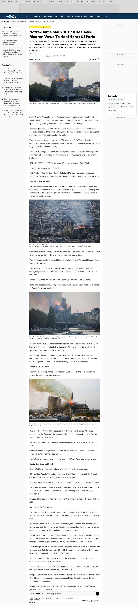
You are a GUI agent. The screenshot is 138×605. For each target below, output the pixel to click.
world (37, 599)
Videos (92, 16)
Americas (78, 16)
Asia (56, 16)
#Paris (64, 163)
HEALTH (59, 1)
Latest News (112, 100)
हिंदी (22, 1)
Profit (17, 1)
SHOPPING (80, 1)
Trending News (8, 65)
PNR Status (121, 100)
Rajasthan (96, 1)
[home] (11, 15)
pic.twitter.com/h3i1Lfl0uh (78, 163)
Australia (70, 16)
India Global (48, 16)
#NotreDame (56, 163)
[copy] (99, 59)
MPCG (105, 1)
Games (72, 1)
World (10, 1)
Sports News (112, 107)
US (27, 16)
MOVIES (28, 1)
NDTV (3, 1)
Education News (114, 103)
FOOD (43, 1)
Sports (99, 16)
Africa (86, 16)
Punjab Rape (112, 110)
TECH (66, 1)
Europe (62, 16)
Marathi (112, 1)
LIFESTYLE (50, 1)
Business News (125, 103)
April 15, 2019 (53, 168)
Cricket (36, 1)
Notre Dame (92, 601)
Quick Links (112, 96)
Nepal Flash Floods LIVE (125, 107)
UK (31, 16)
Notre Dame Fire (85, 600)
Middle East (38, 16)
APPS (88, 1)
